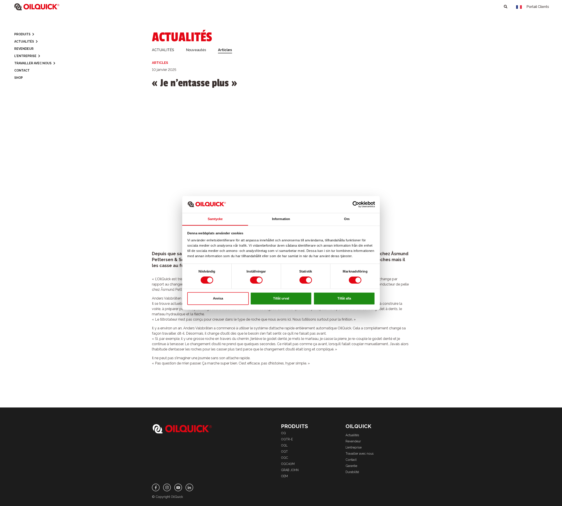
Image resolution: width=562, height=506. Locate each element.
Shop (18, 77)
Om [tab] (346, 219)
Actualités (352, 435)
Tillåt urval (281, 298)
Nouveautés (196, 50)
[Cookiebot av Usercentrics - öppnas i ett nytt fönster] (356, 204)
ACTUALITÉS (163, 50)
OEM (284, 476)
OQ (283, 433)
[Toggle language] (519, 6)
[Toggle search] (505, 6)
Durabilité (352, 472)
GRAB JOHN (290, 470)
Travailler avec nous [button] (33, 63)
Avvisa (218, 298)
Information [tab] (281, 219)
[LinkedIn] (189, 487)
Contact (22, 70)
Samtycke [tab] (215, 219)
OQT (284, 451)
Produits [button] (22, 34)
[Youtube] (178, 487)
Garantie (351, 466)
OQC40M (288, 464)
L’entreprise (354, 447)
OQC (284, 457)
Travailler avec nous (360, 453)
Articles (225, 50)
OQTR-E (287, 439)
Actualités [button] (24, 41)
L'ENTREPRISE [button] (25, 56)
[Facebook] (156, 487)
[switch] (256, 280)
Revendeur (24, 48)
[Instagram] (167, 487)
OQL (284, 445)
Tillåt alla (344, 298)
